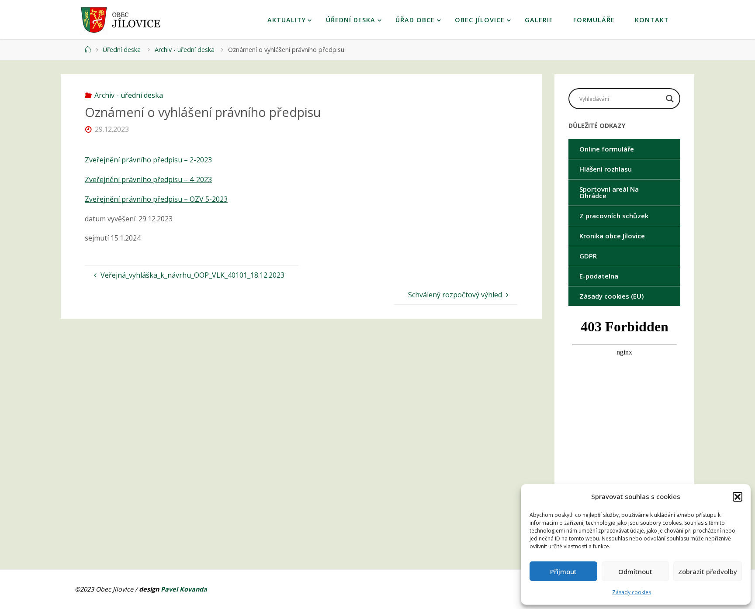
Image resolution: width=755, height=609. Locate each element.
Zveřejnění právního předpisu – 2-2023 (148, 160)
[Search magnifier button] (670, 99)
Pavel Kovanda (184, 589)
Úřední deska (122, 49)
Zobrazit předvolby (707, 571)
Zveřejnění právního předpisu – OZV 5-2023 (156, 199)
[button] (737, 496)
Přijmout (563, 571)
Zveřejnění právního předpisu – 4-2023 (148, 179)
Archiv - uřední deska (185, 49)
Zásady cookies (631, 592)
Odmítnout (635, 571)
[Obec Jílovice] (123, 19)
